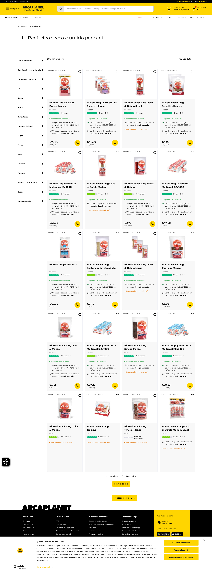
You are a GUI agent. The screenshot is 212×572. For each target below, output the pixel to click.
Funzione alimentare (26, 79)
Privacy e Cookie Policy (131, 531)
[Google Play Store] (163, 534)
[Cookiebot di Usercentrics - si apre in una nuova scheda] (20, 567)
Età (18, 89)
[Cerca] (60, 9)
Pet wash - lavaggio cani (65, 528)
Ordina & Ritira (157, 17)
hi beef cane (35, 26)
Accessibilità (126, 524)
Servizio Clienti (25, 1)
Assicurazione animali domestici (68, 531)
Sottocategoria (24, 201)
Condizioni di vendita (130, 534)
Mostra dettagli (43, 567)
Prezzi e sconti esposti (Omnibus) (101, 524)
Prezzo (20, 145)
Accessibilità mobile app (131, 528)
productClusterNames (27, 182)
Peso (19, 154)
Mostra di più (121, 484)
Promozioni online (96, 534)
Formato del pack (25, 126)
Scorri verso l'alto (125, 498)
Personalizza (179, 550)
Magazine (193, 17)
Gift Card (203, 17)
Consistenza (22, 117)
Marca (20, 107)
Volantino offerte (95, 531)
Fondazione (27, 531)
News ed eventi (28, 534)
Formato (21, 173)
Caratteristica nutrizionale (29, 70)
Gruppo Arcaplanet (129, 521)
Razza (20, 192)
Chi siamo (26, 521)
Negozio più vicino (11, 1)
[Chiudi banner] (204, 540)
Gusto (20, 98)
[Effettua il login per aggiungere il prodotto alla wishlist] (79, 72)
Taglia (20, 136)
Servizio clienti (167, 523)
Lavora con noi (28, 524)
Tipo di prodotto (24, 60)
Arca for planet (28, 528)
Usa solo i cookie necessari (181, 557)
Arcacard (92, 528)
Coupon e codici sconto (98, 521)
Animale (21, 164)
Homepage (22, 26)
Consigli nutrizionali (63, 534)
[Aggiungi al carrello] (77, 143)
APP (57, 521)
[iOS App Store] (177, 534)
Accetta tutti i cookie (181, 543)
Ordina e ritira (61, 524)
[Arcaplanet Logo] (33, 8)
